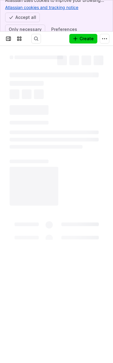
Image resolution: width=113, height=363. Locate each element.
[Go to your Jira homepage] (31, 39)
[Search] (43, 39)
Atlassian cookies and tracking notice (41, 7)
